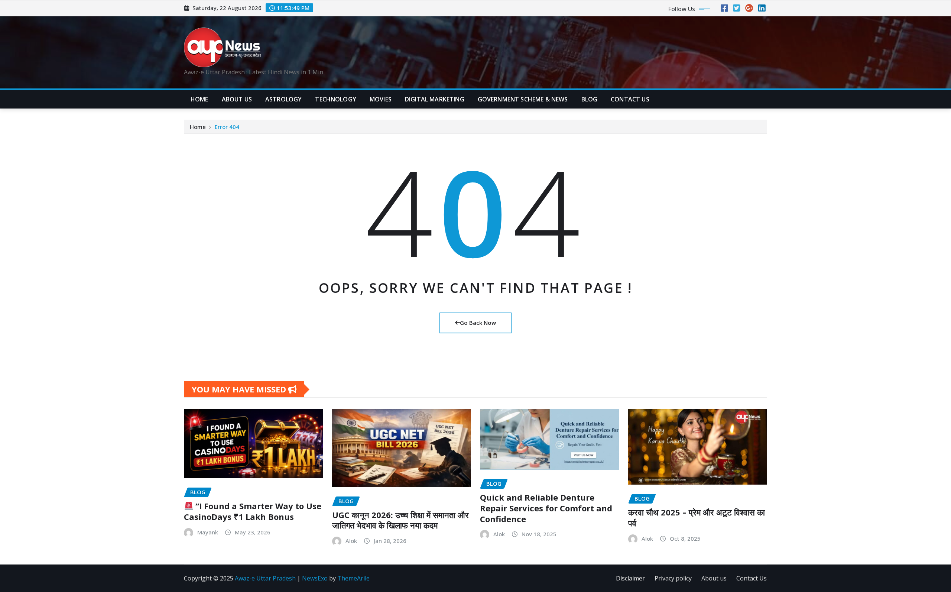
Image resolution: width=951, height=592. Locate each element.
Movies (381, 99)
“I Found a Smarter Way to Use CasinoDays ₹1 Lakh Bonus (252, 511)
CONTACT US (630, 99)
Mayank (207, 532)
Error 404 (227, 126)
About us (714, 578)
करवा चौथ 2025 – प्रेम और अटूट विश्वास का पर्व (696, 517)
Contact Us (751, 578)
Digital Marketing (434, 99)
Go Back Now (478, 322)
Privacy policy (673, 578)
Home (199, 99)
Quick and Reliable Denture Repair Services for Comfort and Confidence (546, 508)
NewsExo (315, 578)
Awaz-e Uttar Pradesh (265, 578)
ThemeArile (353, 578)
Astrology (283, 99)
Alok (351, 540)
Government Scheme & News (523, 99)
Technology (335, 99)
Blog (589, 99)
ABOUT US (237, 99)
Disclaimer (630, 578)
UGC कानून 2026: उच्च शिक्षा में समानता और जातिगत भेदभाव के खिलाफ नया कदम (400, 520)
